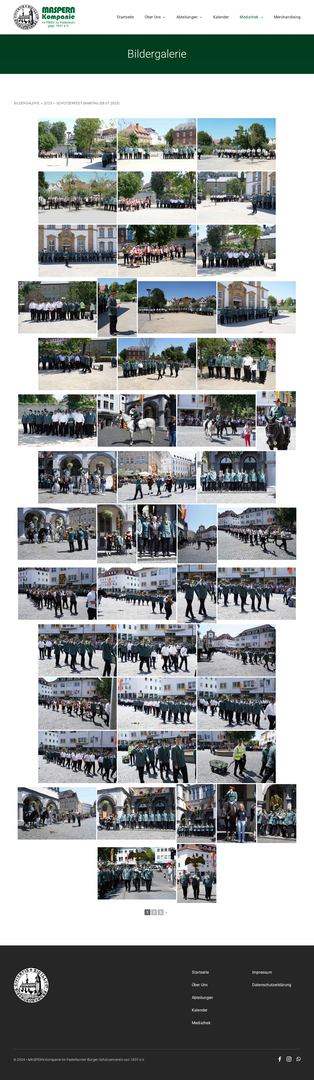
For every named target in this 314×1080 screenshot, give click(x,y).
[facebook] (279, 1059)
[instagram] (289, 1059)
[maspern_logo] (44, 6)
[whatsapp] (298, 1059)
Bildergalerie (26, 103)
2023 (48, 103)
